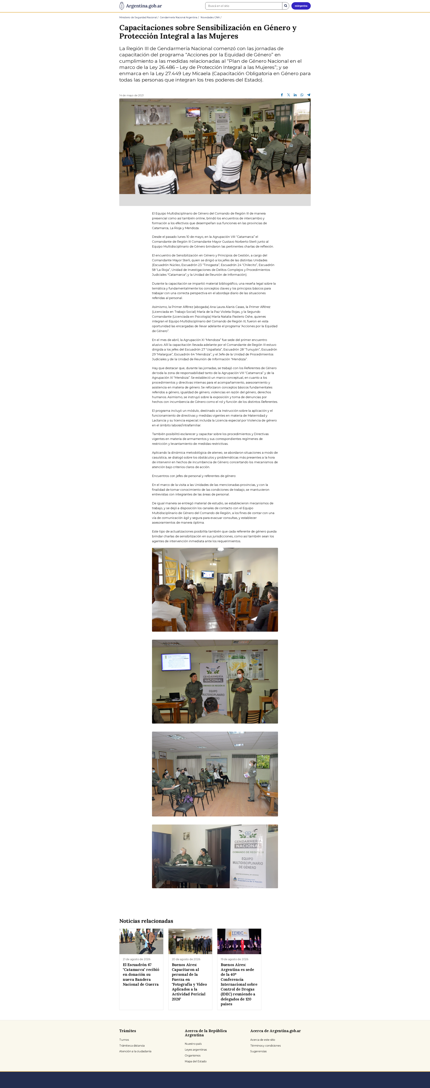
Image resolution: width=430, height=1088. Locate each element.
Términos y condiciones (265, 1045)
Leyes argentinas (196, 1049)
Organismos (192, 1055)
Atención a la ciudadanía (135, 1051)
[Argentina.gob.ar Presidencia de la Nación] (140, 6)
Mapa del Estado (196, 1061)
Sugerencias (258, 1051)
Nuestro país (193, 1043)
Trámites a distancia (132, 1045)
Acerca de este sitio (262, 1039)
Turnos (124, 1039)
